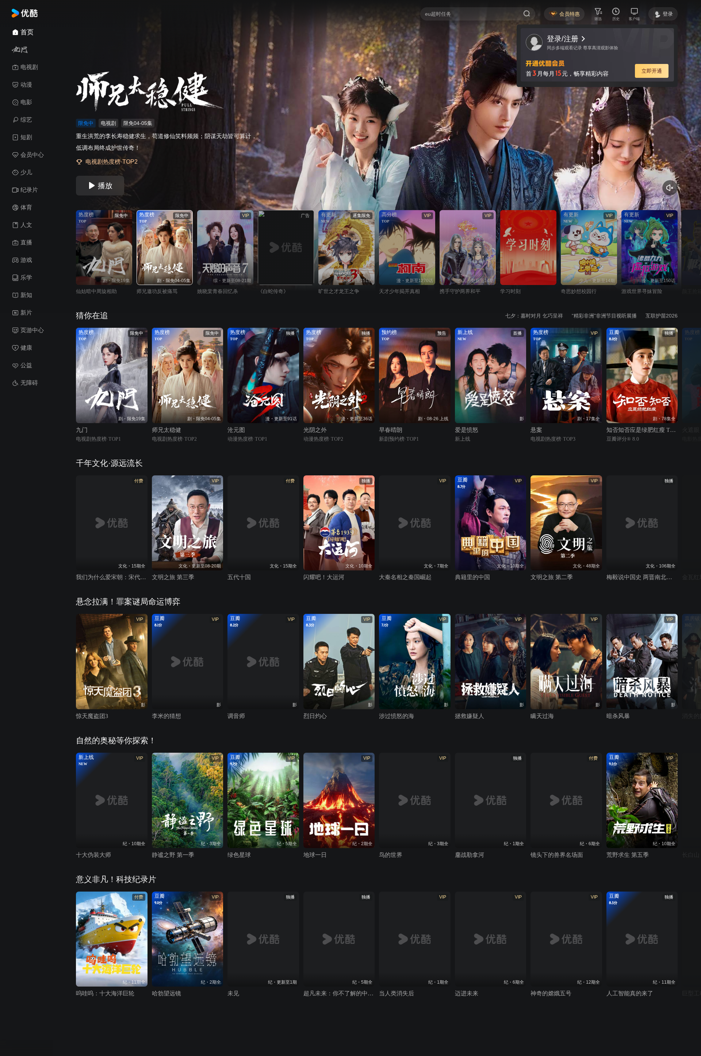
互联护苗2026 (662, 316)
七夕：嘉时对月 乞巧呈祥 (534, 316)
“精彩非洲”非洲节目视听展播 (604, 316)
